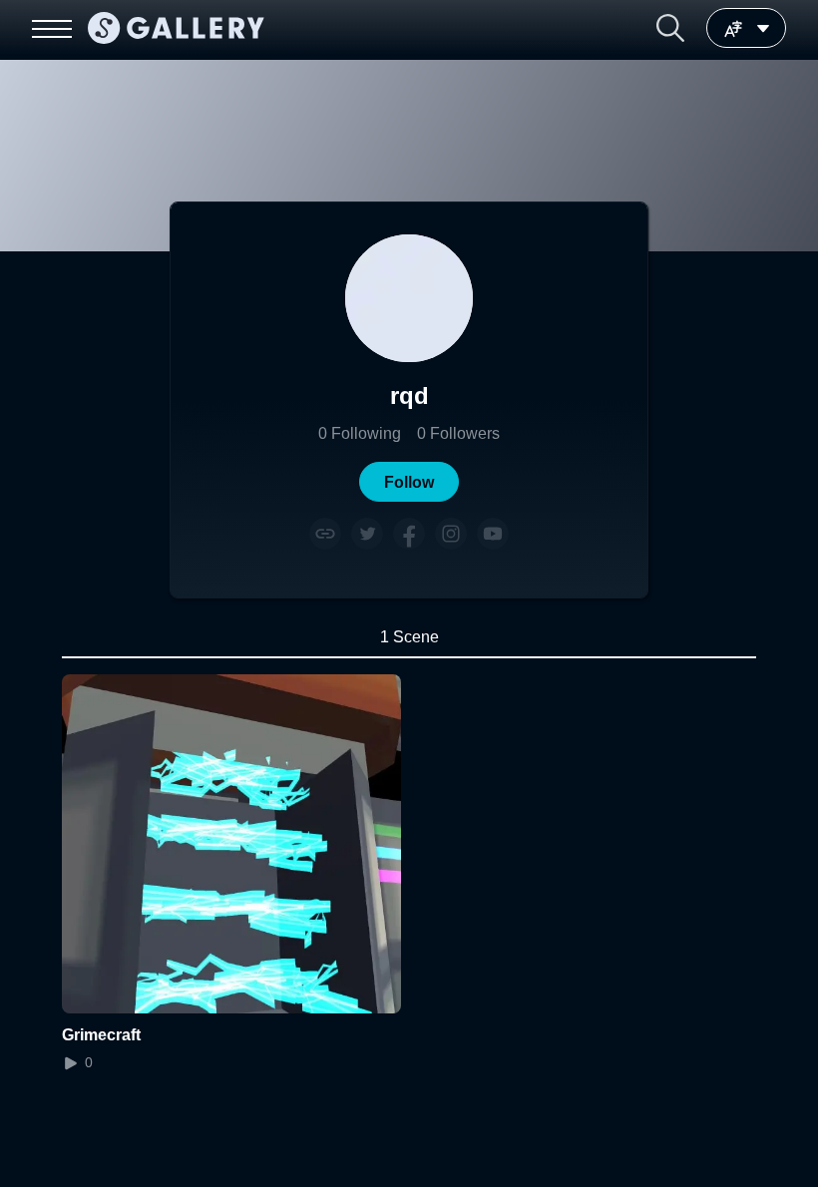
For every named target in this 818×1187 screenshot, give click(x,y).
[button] (670, 28)
